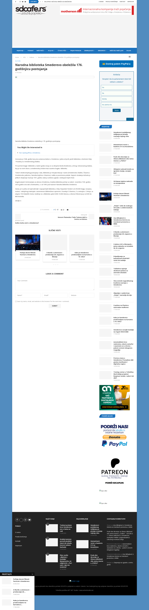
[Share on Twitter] (59, 210)
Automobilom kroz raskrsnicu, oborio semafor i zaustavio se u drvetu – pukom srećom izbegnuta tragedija (123, 346)
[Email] (25, 1)
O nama (101, 1)
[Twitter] (17, 1)
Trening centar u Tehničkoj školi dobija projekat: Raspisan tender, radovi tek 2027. (124, 375)
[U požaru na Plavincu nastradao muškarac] (105, 308)
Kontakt (122, 1)
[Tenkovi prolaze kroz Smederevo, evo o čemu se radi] (52, 528)
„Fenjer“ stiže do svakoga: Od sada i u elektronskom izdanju (123, 208)
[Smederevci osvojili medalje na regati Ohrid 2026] (105, 333)
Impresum (130, 1)
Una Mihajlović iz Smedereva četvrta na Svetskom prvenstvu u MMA (122, 221)
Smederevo (101, 50)
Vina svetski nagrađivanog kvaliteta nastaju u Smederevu (123, 283)
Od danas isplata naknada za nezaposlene (123, 182)
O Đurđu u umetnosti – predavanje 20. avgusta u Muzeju (55, 255)
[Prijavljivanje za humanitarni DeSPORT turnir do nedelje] (105, 259)
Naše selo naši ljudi (116, 50)
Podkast (31, 50)
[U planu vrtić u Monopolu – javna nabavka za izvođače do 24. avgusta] (105, 247)
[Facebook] (15, 1)
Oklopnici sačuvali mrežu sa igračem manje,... (60, 2)
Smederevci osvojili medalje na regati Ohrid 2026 (124, 331)
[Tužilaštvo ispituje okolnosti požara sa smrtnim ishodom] (105, 272)
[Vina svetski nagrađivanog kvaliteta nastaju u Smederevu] (105, 284)
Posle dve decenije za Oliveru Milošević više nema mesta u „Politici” (123, 159)
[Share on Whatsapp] (63, 210)
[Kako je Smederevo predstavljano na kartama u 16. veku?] (81, 243)
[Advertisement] (74, 32)
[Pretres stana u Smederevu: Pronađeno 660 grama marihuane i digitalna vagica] (105, 361)
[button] (40, 1)
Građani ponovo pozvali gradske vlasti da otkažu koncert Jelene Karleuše (66, 543)
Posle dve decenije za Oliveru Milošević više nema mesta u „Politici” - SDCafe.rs (120, 532)
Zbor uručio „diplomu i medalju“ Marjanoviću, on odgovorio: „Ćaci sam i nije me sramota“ (66, 561)
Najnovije (20, 50)
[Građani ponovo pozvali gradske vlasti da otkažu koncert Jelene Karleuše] (52, 542)
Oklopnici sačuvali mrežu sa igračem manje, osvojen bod (124, 171)
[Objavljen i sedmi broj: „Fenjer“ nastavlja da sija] (105, 296)
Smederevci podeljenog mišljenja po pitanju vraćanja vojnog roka (122, 134)
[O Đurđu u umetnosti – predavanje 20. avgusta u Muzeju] (54, 243)
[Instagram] (20, 1)
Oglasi (128, 50)
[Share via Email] (67, 210)
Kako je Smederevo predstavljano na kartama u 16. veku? (82, 255)
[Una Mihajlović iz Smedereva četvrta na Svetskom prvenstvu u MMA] (105, 221)
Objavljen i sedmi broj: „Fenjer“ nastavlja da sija (123, 294)
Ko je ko (50, 50)
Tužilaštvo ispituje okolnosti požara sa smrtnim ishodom (121, 271)
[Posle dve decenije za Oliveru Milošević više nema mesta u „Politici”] (105, 160)
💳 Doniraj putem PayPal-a (116, 64)
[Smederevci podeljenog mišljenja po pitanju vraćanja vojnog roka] (105, 135)
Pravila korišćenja (112, 1)
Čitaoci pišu (62, 50)
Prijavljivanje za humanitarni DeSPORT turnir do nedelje (122, 258)
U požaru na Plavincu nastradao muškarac (121, 306)
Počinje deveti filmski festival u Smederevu (27, 254)
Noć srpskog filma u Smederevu (29, 153)
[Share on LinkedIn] (61, 210)
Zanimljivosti (89, 50)
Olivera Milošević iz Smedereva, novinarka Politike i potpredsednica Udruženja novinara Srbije (118, 537)
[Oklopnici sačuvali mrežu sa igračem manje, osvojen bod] (105, 172)
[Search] (133, 57)
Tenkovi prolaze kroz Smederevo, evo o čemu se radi (66, 528)
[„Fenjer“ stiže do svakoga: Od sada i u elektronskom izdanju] (105, 209)
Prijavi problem (75, 50)
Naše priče (40, 50)
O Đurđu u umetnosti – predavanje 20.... (21, 591)
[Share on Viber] (65, 210)
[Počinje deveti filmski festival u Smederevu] (27, 243)
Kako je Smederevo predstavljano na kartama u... (20, 602)
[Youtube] (22, 1)
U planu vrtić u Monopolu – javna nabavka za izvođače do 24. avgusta (123, 246)
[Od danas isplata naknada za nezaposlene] (105, 184)
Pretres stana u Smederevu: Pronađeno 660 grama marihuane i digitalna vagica (123, 361)
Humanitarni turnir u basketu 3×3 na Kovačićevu (123, 146)
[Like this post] (55, 210)
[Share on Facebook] (57, 210)
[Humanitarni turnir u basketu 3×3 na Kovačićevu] (105, 148)
